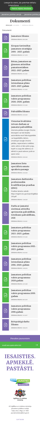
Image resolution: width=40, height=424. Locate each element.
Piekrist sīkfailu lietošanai (21, 8)
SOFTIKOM (20, 419)
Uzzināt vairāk (25, 5)
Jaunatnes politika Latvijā (11, 14)
